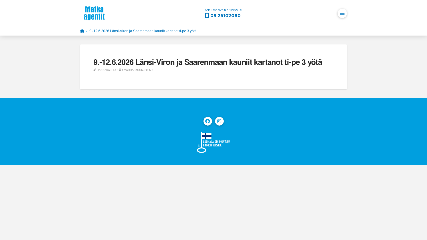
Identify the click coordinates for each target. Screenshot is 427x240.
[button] (342, 13)
